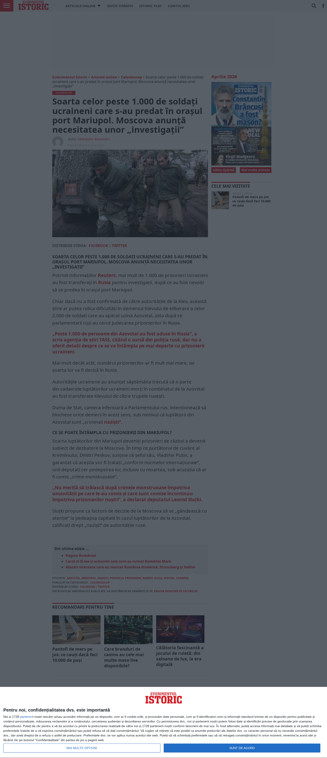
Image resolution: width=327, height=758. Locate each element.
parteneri (26, 716)
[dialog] (163, 722)
